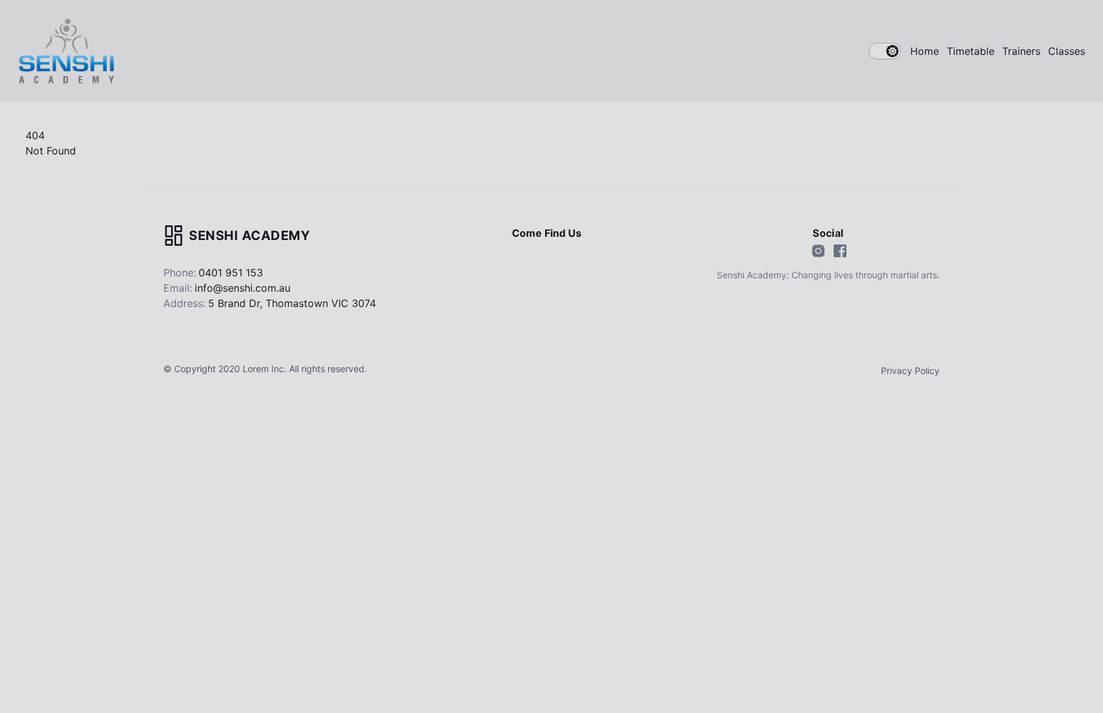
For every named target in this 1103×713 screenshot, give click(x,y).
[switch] (884, 51)
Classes (1066, 51)
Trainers (1021, 51)
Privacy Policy (910, 370)
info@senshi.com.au (242, 287)
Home (924, 51)
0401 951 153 (231, 272)
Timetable (970, 51)
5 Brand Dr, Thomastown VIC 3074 (292, 303)
